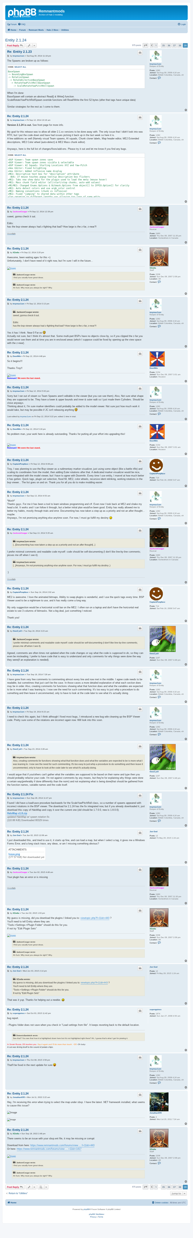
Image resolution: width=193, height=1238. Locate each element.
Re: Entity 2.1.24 (17, 116)
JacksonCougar (157, 227)
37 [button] (174, 45)
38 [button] (179, 45)
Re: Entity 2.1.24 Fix (20, 794)
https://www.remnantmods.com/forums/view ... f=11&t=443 (62, 1145)
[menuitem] (21, 24)
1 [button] (156, 45)
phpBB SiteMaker (96, 1214)
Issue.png (14, 854)
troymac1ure (155, 64)
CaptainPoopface (157, 473)
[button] (145, 45)
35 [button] (163, 45)
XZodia (153, 268)
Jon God (153, 831)
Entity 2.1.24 (15, 40)
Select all (20, 67)
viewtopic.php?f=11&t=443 (94, 918)
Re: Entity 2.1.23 (19, 51)
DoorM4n (154, 368)
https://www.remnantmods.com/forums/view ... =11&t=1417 (49, 1148)
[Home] (22, 12)
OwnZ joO (154, 654)
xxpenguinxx (156, 1009)
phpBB (86, 1209)
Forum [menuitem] (14, 24)
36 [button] (169, 45)
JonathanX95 (156, 1113)
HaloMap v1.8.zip (17, 813)
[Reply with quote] (140, 52)
